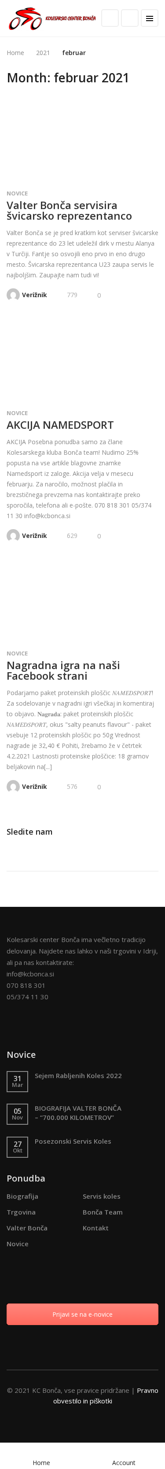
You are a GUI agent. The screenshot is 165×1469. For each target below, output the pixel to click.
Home (41, 1462)
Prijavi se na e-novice (82, 1314)
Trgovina (21, 1212)
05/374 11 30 (27, 996)
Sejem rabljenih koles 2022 (78, 1075)
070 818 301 (26, 985)
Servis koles (102, 1196)
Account (124, 1462)
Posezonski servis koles (73, 1141)
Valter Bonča (27, 1227)
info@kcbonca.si (30, 973)
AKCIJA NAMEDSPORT (60, 424)
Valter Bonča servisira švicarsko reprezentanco (69, 210)
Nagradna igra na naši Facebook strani (63, 670)
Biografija (22, 1196)
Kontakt (96, 1227)
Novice (17, 193)
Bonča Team (103, 1212)
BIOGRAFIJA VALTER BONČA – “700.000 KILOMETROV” (78, 1113)
